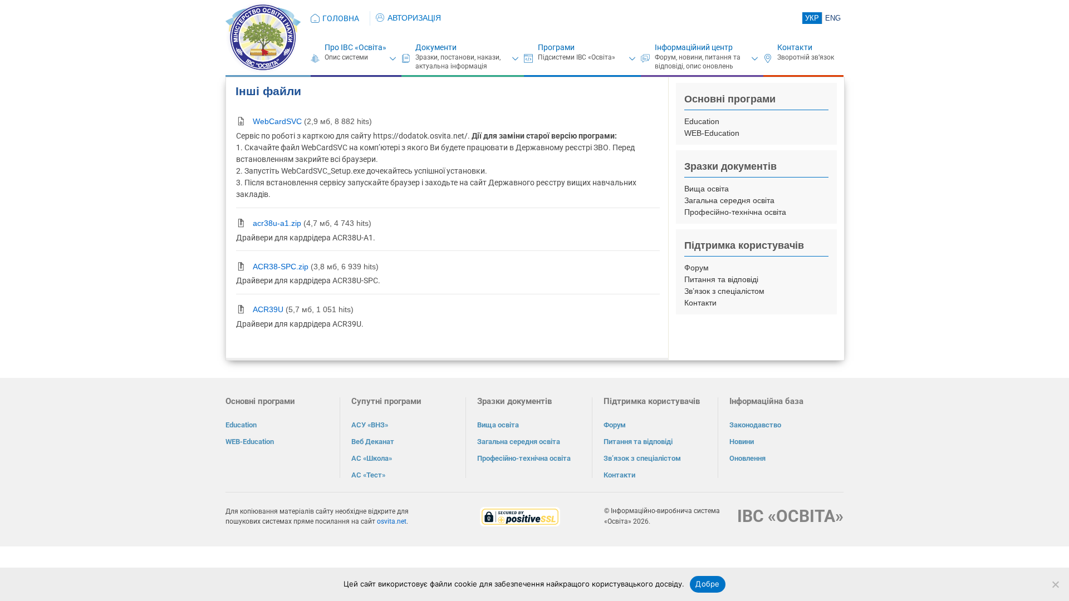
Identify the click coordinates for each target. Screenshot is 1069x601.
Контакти (794, 47)
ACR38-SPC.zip (280, 266)
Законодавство (755, 425)
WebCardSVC (277, 121)
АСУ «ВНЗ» (369, 425)
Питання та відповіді (721, 279)
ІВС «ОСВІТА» (790, 516)
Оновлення (747, 458)
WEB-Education (711, 133)
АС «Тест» (368, 475)
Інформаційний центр (694, 47)
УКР (812, 18)
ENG (833, 18)
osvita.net (391, 521)
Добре (707, 583)
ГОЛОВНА (340, 18)
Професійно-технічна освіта (735, 212)
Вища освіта (706, 188)
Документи (436, 47)
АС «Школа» (371, 458)
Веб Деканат (372, 441)
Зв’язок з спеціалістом (724, 291)
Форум (696, 267)
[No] (1055, 584)
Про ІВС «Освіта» (355, 47)
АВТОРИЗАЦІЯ (414, 17)
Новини (741, 441)
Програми (556, 47)
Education (701, 121)
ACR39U (268, 309)
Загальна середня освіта (729, 200)
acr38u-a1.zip (277, 223)
